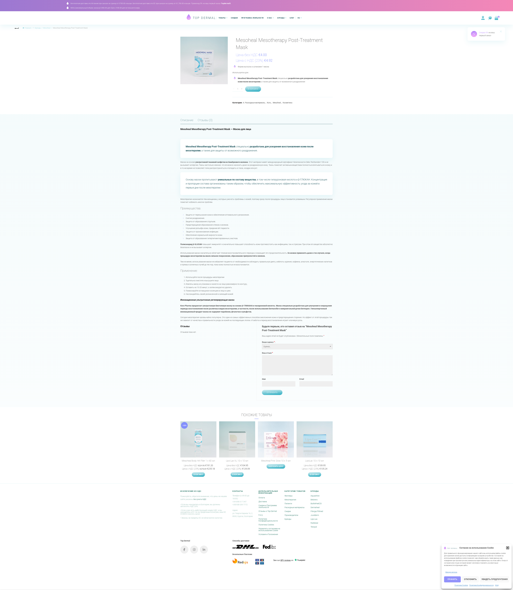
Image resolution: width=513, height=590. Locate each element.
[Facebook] (184, 550)
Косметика (287, 103)
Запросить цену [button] (275, 466)
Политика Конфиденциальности (481, 585)
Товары (222, 18)
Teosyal (314, 527)
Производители (291, 515)
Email (301, 379)
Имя (264, 379)
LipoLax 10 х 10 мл (314, 460)
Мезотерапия (290, 500)
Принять (452, 579)
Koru (269, 103)
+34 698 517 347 (239, 502)
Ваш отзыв (267, 353)
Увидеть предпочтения (494, 579)
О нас (269, 18)
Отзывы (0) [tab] (205, 120)
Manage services (451, 572)
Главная (28, 28)
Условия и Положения (268, 534)
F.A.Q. (261, 515)
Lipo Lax (314, 519)
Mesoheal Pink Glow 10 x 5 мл (276, 460)
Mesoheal (46, 28)
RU (299, 18)
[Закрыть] (501, 31)
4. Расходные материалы (254, 103)
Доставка (263, 501)
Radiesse (314, 523)
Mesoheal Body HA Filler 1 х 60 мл (198, 460)
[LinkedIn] (204, 550)
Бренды (280, 18)
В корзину (253, 89)
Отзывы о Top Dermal (268, 511)
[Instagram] (194, 550)
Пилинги (288, 503)
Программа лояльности (252, 18)
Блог (292, 18)
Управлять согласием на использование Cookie (269, 529)
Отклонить (470, 579)
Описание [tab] (186, 120)
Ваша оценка (268, 342)
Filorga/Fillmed (317, 511)
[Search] (490, 18)
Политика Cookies (461, 585)
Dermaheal (315, 507)
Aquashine (315, 496)
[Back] (16, 28)
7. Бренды (37, 28)
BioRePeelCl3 (316, 503)
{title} (497, 585)
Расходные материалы (295, 507)
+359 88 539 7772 (240, 505)
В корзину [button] (198, 474)
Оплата (262, 498)
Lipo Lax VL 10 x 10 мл (237, 460)
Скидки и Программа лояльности (268, 506)
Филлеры (289, 496)
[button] (507, 547)
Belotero (314, 500)
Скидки (234, 18)
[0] (496, 18)
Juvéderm (315, 515)
